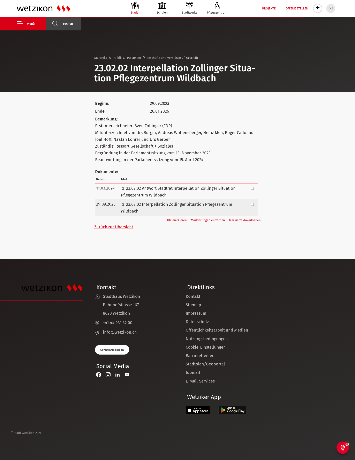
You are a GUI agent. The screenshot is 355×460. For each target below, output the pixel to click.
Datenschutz (197, 321)
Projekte (269, 8)
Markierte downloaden (245, 220)
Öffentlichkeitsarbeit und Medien (217, 330)
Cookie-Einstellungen (206, 347)
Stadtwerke (189, 12)
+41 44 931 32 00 (117, 322)
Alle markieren (176, 220)
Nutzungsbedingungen (207, 338)
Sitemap (193, 304)
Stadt (134, 12)
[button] (31, 23)
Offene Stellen (297, 8)
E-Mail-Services (200, 381)
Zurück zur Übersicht (113, 226)
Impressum (196, 313)
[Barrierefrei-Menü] (317, 8)
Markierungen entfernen (208, 220)
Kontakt (193, 296)
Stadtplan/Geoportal (205, 364)
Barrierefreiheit (200, 355)
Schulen (162, 12)
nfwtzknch (120, 332)
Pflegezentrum (217, 12)
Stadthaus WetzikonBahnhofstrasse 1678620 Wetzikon (121, 305)
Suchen (68, 23)
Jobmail (193, 372)
